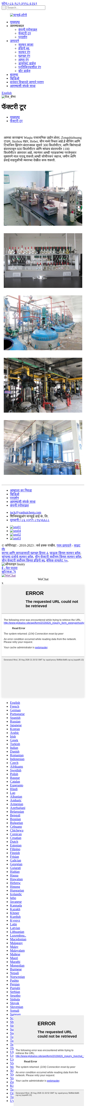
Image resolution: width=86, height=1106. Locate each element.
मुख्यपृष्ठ (15, 22)
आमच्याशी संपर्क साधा (22, 86)
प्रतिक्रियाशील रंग (29, 67)
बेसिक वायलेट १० (57, 560)
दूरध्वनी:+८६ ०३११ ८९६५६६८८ (29, 520)
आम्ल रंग (23, 59)
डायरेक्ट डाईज (27, 63)
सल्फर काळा (25, 44)
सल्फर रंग (24, 52)
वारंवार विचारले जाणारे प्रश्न (27, 82)
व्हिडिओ (14, 78)
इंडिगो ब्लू (23, 48)
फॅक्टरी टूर (24, 33)
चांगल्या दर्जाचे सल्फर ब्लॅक (17, 556)
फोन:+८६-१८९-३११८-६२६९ (19, 3)
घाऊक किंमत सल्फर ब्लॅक (65, 553)
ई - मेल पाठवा (10, 568)
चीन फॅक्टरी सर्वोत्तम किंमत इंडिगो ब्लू (23, 560)
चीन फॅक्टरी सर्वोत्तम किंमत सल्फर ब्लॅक (58, 556)
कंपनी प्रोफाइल (27, 29)
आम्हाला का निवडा (21, 490)
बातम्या (14, 74)
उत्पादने (14, 41)
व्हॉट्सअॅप (9, 571)
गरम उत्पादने (64, 545)
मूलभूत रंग (24, 56)
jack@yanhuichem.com (25, 512)
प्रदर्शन (22, 37)
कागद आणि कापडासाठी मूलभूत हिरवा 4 (25, 553)
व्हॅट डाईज (24, 71)
